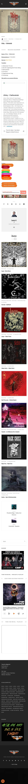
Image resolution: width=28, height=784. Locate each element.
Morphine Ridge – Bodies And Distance (14, 513)
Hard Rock (12, 697)
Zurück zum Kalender (9, 183)
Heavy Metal (20, 697)
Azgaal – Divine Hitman (6, 271)
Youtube (6, 176)
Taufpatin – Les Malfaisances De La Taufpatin (10, 431)
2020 (7, 688)
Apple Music (7, 174)
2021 (11, 688)
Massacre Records (7, 699)
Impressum (16, 756)
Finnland (10, 695)
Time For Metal (7, 165)
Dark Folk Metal (16, 493)
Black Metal (11, 39)
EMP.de (5, 167)
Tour (22, 710)
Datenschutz (21, 756)
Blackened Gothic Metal (11, 429)
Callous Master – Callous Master (7, 368)
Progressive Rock (18, 706)
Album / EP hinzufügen (9, 185)
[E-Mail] (15, 204)
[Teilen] (19, 204)
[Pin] (11, 204)
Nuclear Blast (16, 702)
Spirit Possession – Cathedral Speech (8, 400)
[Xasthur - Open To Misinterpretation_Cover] (14, 478)
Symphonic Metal (18, 708)
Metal (3, 701)
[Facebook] (3, 760)
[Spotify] (15, 760)
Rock (3, 708)
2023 (19, 688)
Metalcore (23, 701)
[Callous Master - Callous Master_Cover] (14, 351)
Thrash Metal (9, 334)
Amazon (6, 170)
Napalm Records (6, 702)
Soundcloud (6, 178)
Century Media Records (8, 691)
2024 (23, 688)
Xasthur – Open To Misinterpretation (8, 497)
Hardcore (5, 697)
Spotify (5, 172)
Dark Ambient (9, 493)
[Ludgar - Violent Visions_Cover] (14, 319)
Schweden (9, 708)
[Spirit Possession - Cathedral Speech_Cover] (14, 383)
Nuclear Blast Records (8, 704)
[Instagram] (9, 760)
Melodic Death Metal (19, 699)
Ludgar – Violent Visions (6, 336)
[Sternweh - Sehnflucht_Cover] (14, 286)
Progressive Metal (7, 706)
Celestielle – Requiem (14, 525)
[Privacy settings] (3, 781)
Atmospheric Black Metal (6, 300)
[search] (24, 541)
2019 (3, 688)
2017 (19, 686)
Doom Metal (22, 693)
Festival (4, 695)
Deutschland (13, 693)
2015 (11, 686)
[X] (6, 760)
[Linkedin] (12, 760)
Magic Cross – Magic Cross (6, 463)
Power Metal (19, 704)
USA (3, 712)
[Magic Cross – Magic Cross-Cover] (14, 447)
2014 (7, 686)
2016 (15, 686)
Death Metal (5, 693)
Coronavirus (20, 691)
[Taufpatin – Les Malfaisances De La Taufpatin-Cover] (14, 415)
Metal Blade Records (12, 701)
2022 (15, 688)
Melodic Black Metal (21, 300)
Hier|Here (12, 673)
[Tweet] (7, 204)
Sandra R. (5, 39)
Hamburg (17, 695)
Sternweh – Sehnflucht (6, 304)
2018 (23, 686)
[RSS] (18, 760)
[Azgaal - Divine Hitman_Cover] (14, 254)
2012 (3, 686)
